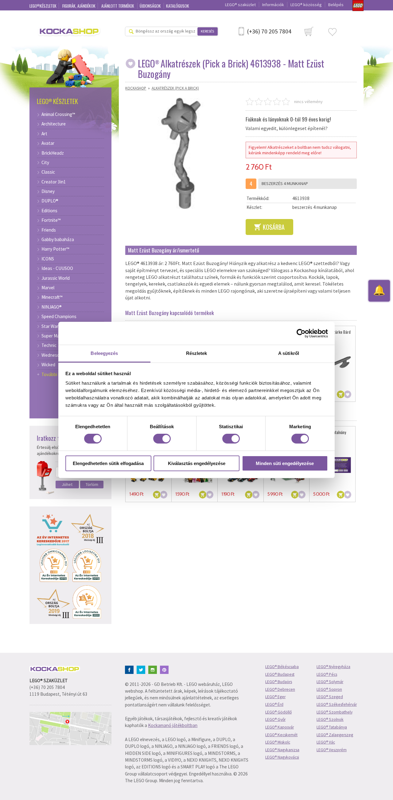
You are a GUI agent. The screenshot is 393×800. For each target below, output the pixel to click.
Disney (48, 191)
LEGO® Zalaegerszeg (335, 734)
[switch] (162, 439)
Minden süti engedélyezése (285, 463)
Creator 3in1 (53, 182)
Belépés (336, 4)
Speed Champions (58, 316)
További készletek (59, 374)
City (45, 162)
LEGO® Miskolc (277, 742)
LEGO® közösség (306, 4)
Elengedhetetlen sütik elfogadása (108, 463)
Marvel (47, 287)
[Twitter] (142, 669)
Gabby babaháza (57, 239)
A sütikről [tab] (288, 353)
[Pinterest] (165, 669)
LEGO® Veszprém (332, 749)
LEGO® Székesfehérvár (337, 704)
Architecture (53, 124)
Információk (273, 4)
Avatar (47, 143)
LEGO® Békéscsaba (282, 666)
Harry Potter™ (55, 249)
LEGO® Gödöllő (278, 712)
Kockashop (135, 88)
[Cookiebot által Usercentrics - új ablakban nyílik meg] (301, 333)
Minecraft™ (52, 297)
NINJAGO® (51, 307)
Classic (48, 172)
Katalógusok (177, 6)
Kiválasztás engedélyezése (196, 463)
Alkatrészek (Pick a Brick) (175, 88)
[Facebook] (130, 669)
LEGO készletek (42, 6)
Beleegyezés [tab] (104, 353)
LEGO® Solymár (330, 681)
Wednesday (52, 355)
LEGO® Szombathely (334, 712)
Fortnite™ (51, 220)
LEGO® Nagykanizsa (282, 749)
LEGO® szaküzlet (240, 4)
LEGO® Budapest (279, 674)
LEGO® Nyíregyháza (333, 666)
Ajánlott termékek (118, 6)
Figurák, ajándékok (78, 6)
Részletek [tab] (196, 353)
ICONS (47, 259)
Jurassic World (55, 278)
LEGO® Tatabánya (332, 727)
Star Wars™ (52, 326)
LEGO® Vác (326, 742)
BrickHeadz (52, 153)
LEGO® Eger (275, 696)
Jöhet (67, 484)
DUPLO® (49, 201)
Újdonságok (151, 6)
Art (44, 134)
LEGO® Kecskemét (281, 734)
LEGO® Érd (274, 704)
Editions (49, 210)
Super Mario (53, 336)
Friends (48, 230)
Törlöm (92, 484)
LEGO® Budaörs (278, 681)
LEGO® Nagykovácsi (282, 757)
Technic (48, 345)
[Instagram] (153, 669)
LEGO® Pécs (327, 674)
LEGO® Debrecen (280, 689)
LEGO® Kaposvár (279, 727)
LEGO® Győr (275, 719)
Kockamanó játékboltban (172, 725)
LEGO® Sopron (329, 689)
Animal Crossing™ (58, 114)
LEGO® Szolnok (330, 719)
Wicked (48, 364)
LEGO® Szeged (330, 696)
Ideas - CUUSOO (57, 268)
